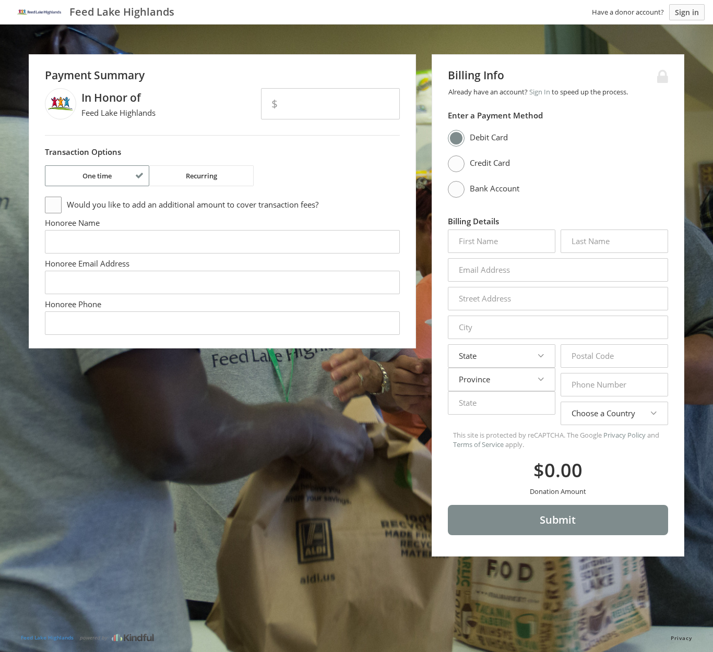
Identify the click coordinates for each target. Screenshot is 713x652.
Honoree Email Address (87, 263)
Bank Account (494, 188)
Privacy (681, 638)
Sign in (687, 12)
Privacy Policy (624, 435)
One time (97, 175)
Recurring (201, 175)
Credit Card (490, 163)
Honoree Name (72, 222)
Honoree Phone (73, 304)
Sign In (539, 91)
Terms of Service (478, 444)
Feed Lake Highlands (47, 637)
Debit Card (489, 137)
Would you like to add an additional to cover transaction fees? (192, 204)
